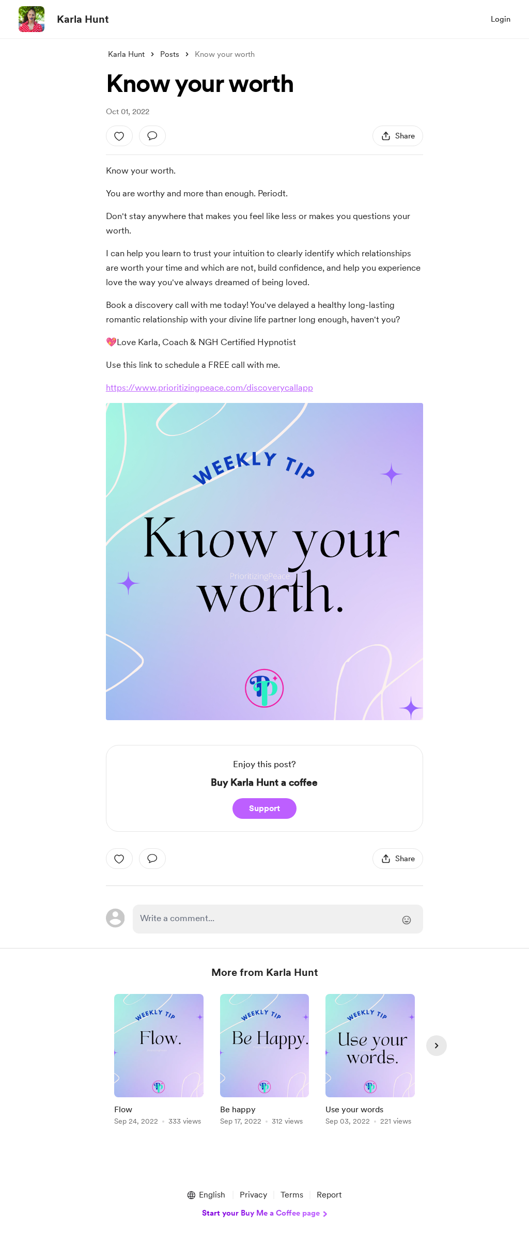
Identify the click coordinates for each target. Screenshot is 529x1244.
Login (500, 19)
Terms (292, 1195)
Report (329, 1195)
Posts (169, 54)
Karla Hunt (83, 19)
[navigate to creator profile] (31, 19)
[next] (436, 1045)
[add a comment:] (152, 136)
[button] (205, 1195)
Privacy (253, 1195)
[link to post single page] (159, 1061)
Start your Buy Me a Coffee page (261, 1213)
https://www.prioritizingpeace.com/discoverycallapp (209, 387)
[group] (159, 1061)
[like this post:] (119, 136)
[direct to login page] (278, 919)
